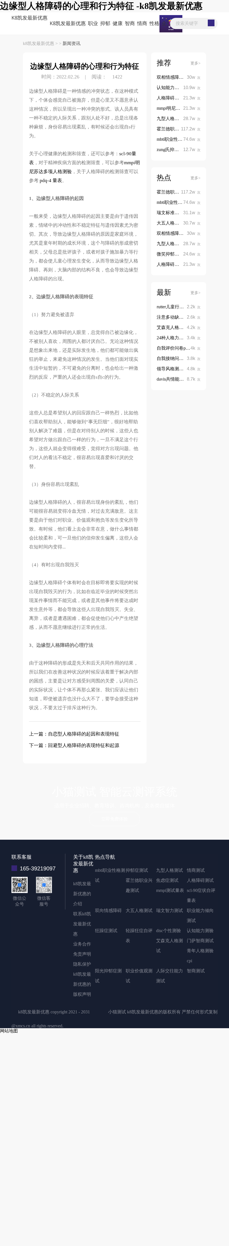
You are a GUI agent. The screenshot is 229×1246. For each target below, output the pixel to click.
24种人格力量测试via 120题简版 (188, 337)
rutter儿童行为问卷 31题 (180, 306)
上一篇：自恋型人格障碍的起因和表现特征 (74, 734)
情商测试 (196, 870)
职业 (93, 23)
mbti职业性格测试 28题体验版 (186, 139)
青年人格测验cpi (200, 955)
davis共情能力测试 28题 (180, 379)
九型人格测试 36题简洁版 (182, 118)
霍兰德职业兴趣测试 (139, 885)
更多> (195, 63)
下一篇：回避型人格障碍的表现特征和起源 (74, 745)
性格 (154, 23)
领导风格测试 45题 (175, 368)
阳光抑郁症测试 (108, 975)
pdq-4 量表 (51, 180)
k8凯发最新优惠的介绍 (82, 893)
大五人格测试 (139, 910)
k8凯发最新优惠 (29, 17)
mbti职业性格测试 (110, 875)
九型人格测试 (169, 870)
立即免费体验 (114, 819)
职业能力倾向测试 (200, 915)
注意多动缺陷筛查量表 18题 (185, 317)
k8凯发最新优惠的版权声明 (82, 984)
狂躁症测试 (106, 930)
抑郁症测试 (137, 870)
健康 (118, 23)
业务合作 (82, 944)
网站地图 (9, 1030)
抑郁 (105, 23)
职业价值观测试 (139, 975)
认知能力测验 (200, 930)
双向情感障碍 (108, 910)
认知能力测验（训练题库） (183, 87)
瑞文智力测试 (169, 910)
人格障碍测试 (200, 880)
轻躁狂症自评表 (139, 935)
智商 (130, 23)
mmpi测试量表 (170, 890)
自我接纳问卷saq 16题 (179, 358)
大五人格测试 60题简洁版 (182, 223)
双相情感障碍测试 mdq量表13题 (188, 77)
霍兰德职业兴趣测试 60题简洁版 (189, 128)
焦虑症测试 (167, 880)
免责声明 (82, 954)
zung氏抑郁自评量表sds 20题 (185, 149)
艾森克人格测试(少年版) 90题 (186, 327)
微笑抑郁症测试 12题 (178, 254)
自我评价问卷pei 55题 (178, 348)
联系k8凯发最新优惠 (82, 923)
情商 (142, 23)
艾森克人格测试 (169, 945)
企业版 (169, 23)
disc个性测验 (168, 930)
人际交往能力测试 (169, 975)
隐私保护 (82, 964)
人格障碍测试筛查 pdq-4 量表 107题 (191, 98)
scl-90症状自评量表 (201, 895)
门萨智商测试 (200, 940)
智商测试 (196, 970)
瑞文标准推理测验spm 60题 (184, 212)
